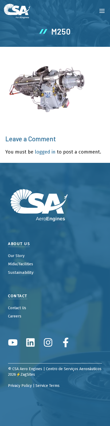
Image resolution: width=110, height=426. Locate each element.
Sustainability (20, 272)
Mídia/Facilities (20, 264)
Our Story (16, 256)
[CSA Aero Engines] (17, 10)
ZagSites (28, 374)
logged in (45, 152)
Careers (14, 316)
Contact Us (17, 308)
